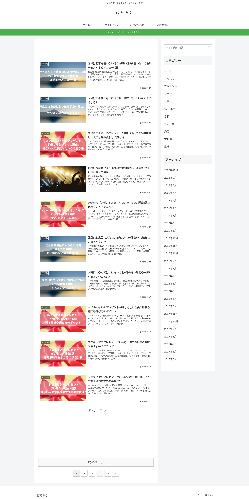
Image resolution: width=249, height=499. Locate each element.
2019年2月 (170, 223)
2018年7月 (170, 276)
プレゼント (170, 86)
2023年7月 (170, 192)
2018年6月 (170, 283)
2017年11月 (171, 313)
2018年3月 (170, 306)
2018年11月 (171, 245)
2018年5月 (170, 291)
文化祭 (168, 139)
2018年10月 (171, 253)
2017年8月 (170, 336)
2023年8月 (170, 185)
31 (107, 473)
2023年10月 (171, 170)
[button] (209, 47)
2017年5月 (170, 359)
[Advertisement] (96, 48)
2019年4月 (170, 208)
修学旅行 (169, 108)
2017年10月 (171, 321)
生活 (166, 146)
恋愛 (166, 131)
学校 (166, 116)
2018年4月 (170, 298)
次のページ (96, 462)
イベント (169, 71)
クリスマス (170, 78)
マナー (168, 93)
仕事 (166, 101)
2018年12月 (171, 238)
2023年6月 (170, 200)
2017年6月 (170, 351)
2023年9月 (170, 177)
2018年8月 (170, 268)
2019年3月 (170, 215)
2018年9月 (170, 261)
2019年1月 (170, 230)
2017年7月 (170, 344)
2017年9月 (170, 329)
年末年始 (169, 124)
